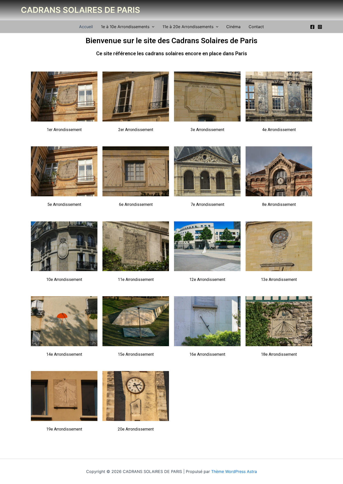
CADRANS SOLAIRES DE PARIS (80, 10)
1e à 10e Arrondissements (125, 26)
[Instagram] (320, 27)
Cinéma (233, 26)
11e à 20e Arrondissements (187, 26)
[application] (151, 26)
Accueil (86, 26)
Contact (256, 26)
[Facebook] (312, 27)
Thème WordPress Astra (234, 471)
